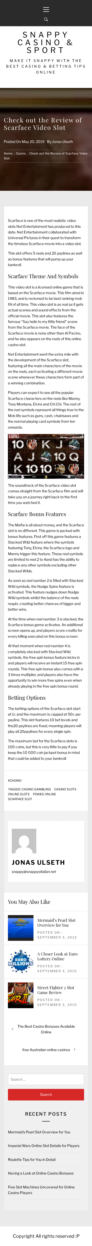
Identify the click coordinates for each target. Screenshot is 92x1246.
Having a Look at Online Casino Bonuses (41, 1173)
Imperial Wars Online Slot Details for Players (43, 1145)
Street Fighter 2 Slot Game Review (55, 990)
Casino (15, 780)
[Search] (46, 19)
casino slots (65, 789)
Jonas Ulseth (62, 141)
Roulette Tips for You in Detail (31, 1159)
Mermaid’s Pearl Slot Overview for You (56, 922)
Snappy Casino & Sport (46, 42)
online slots (19, 794)
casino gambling (36, 789)
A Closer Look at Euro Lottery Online (57, 956)
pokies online (44, 794)
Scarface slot (20, 799)
